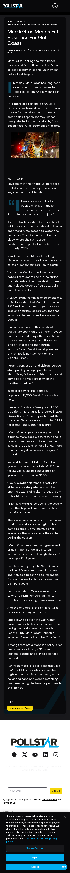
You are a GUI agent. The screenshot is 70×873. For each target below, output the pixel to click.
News (10, 53)
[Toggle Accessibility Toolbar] (64, 867)
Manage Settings (35, 848)
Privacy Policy (49, 799)
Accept (35, 867)
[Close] (64, 816)
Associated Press (20, 708)
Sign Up (56, 790)
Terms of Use (10, 802)
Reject (35, 857)
